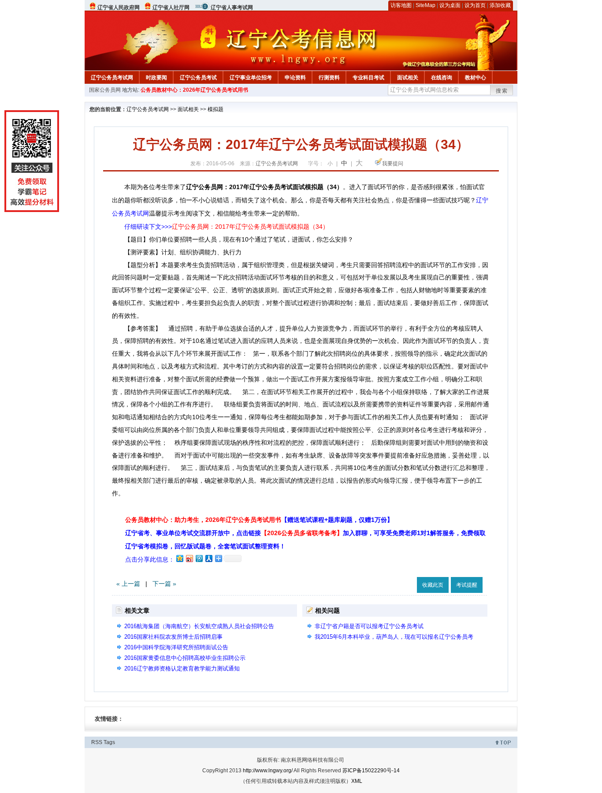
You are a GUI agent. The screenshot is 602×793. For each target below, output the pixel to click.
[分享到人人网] (208, 558)
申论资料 (295, 77)
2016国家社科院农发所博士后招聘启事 (173, 636)
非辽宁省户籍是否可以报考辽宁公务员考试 (369, 626)
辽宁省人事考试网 (232, 7)
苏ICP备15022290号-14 (371, 770)
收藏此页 (432, 585)
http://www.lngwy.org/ (268, 770)
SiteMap (425, 5)
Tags (109, 742)
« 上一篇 (128, 583)
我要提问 (392, 163)
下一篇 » (164, 583)
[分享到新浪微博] (189, 558)
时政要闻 (156, 77)
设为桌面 (450, 5)
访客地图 (401, 5)
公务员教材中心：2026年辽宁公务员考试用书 (194, 90)
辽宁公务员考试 (198, 77)
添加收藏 (500, 5)
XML (356, 781)
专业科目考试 (368, 77)
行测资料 (329, 77)
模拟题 (215, 109)
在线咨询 (441, 77)
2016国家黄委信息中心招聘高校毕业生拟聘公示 (184, 658)
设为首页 (475, 5)
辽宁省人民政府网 (118, 7)
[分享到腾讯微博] (199, 558)
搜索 (502, 91)
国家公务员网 (105, 90)
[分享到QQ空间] (179, 558)
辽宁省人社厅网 (171, 7)
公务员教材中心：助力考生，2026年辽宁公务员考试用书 (259, 519)
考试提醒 (466, 585)
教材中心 (475, 77)
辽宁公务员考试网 (112, 77)
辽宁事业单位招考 (251, 77)
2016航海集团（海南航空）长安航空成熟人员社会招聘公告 (199, 626)
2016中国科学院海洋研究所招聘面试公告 (176, 647)
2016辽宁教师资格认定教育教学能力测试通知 (182, 668)
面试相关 (407, 77)
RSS (96, 742)
